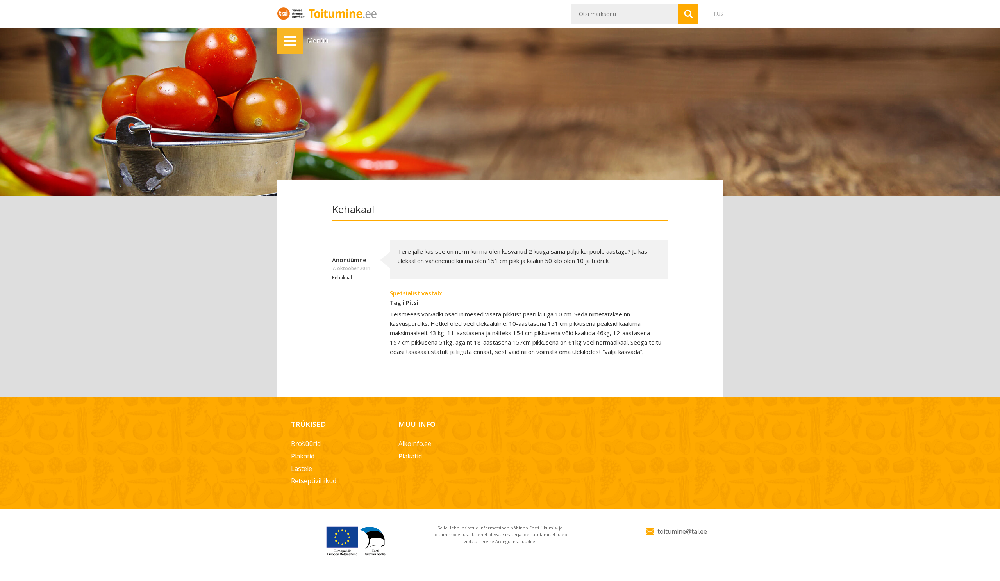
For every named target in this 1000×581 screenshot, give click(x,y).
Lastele (301, 468)
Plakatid (302, 456)
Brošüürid (306, 443)
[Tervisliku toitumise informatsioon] (342, 13)
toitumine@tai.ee (682, 531)
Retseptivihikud (313, 480)
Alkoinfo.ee (414, 443)
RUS (718, 14)
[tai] (292, 13)
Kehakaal (342, 277)
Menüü (290, 41)
